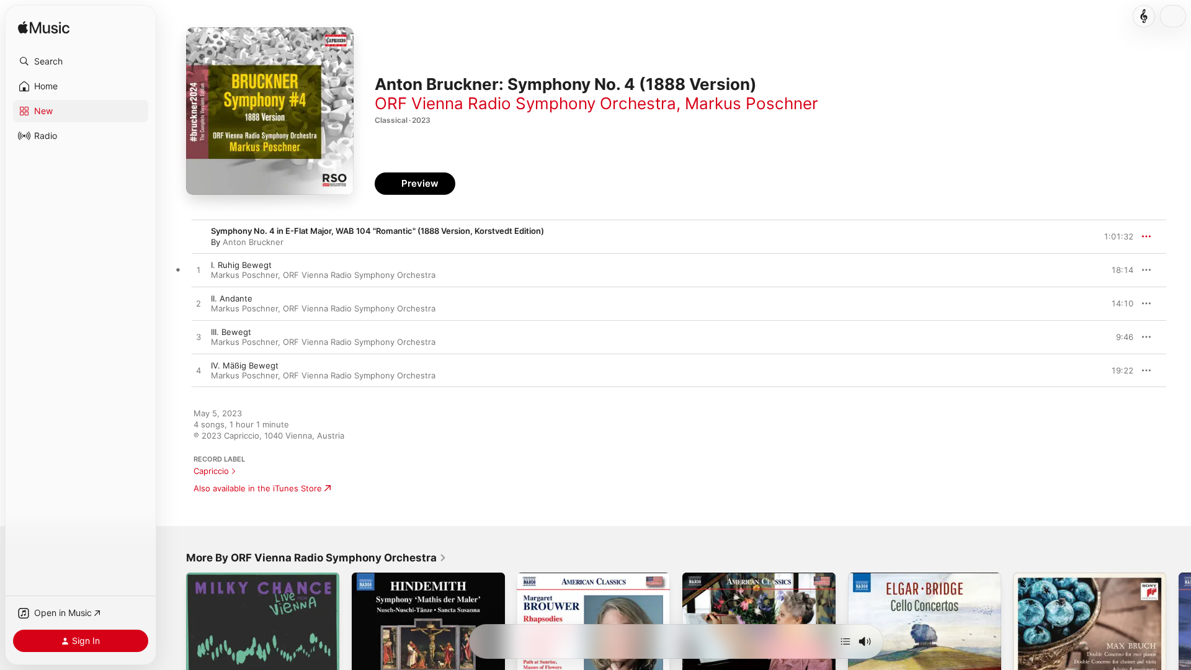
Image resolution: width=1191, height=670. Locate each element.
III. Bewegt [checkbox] (231, 332)
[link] (316, 558)
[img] (43, 28)
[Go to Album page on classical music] (1144, 16)
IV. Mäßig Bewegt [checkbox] (245, 365)
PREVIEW (1119, 270)
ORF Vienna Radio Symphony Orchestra (525, 103)
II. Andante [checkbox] (231, 298)
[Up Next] (845, 641)
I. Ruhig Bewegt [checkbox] (241, 265)
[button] (81, 61)
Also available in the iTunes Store (258, 488)
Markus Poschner (751, 103)
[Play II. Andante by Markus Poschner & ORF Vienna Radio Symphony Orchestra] (198, 304)
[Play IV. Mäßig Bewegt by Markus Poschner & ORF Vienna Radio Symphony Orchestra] (198, 371)
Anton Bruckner (253, 242)
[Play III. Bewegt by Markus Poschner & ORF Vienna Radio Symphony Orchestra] (198, 337)
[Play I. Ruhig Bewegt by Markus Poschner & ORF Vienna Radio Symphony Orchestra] (198, 270)
